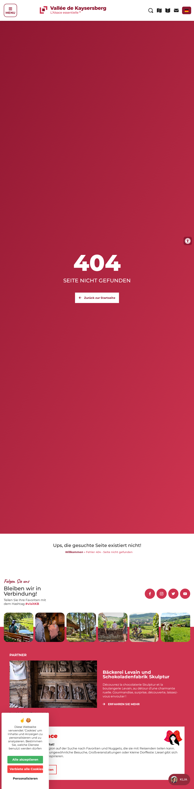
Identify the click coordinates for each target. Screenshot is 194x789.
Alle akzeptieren (25, 759)
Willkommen (74, 552)
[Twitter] (173, 594)
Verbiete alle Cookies (26, 769)
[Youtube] (185, 594)
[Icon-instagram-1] (161, 594)
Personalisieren (25, 778)
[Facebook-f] (150, 594)
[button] (121, 704)
